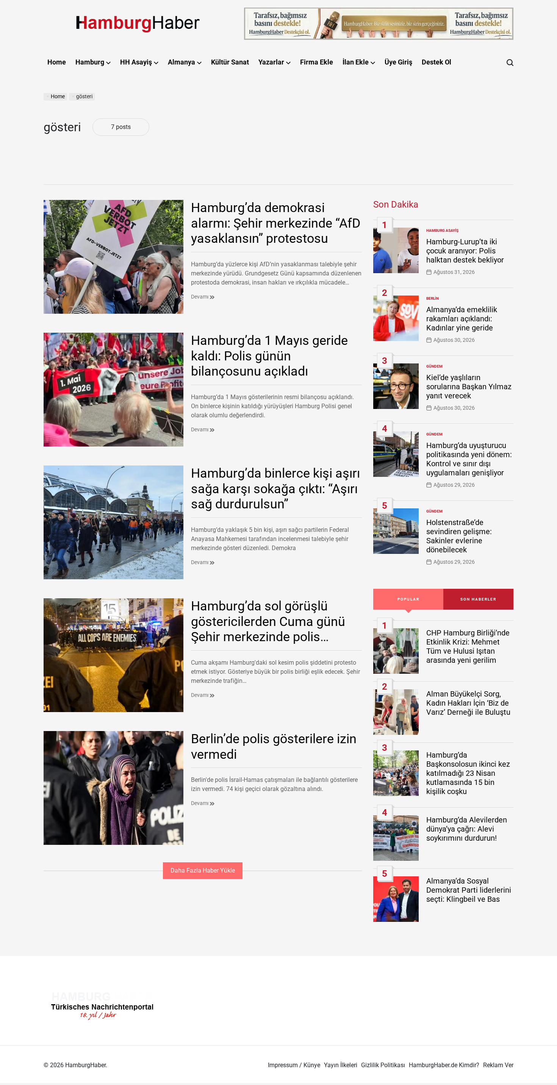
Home (56, 62)
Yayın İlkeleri (340, 1065)
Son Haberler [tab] (478, 599)
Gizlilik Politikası (383, 1065)
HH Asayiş (136, 62)
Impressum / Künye (294, 1065)
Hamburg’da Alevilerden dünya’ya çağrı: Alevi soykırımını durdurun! (466, 829)
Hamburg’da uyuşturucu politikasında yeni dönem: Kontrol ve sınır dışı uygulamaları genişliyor (469, 459)
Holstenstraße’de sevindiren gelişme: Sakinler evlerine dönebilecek (459, 536)
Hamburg (89, 62)
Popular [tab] (408, 599)
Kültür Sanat (230, 62)
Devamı (200, 297)
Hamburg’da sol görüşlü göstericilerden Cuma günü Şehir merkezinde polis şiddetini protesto (268, 629)
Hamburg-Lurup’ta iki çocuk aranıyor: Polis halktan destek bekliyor (465, 250)
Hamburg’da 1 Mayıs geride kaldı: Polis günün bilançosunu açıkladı (269, 356)
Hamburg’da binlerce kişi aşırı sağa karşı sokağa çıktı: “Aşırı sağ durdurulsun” (275, 488)
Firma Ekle (316, 62)
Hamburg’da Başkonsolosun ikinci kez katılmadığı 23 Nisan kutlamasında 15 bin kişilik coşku (468, 773)
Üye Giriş (398, 62)
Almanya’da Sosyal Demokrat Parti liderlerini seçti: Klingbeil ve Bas (468, 890)
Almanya (181, 62)
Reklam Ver (498, 1065)
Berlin (432, 298)
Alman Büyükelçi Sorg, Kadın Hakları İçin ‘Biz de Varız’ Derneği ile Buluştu (468, 703)
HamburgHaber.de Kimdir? (444, 1065)
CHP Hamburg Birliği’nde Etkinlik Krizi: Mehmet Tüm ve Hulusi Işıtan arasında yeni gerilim (468, 646)
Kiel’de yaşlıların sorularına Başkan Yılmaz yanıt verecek (469, 386)
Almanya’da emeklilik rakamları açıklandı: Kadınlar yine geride (461, 318)
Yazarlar (271, 62)
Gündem (434, 366)
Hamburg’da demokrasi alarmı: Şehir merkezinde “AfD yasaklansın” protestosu (275, 223)
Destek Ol (436, 62)
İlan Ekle (356, 62)
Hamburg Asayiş (442, 230)
